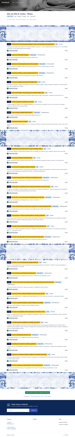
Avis (28, 16)
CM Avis (61, 44)
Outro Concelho (33, 19)
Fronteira (24, 16)
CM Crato (52, 311)
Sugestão (14, 429)
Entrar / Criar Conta (68, 2)
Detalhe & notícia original (13, 50)
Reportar (66, 50)
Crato (15, 16)
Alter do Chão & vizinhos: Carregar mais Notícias (37, 392)
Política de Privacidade (63, 424)
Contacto (9, 429)
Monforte (19, 16)
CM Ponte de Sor (41, 55)
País (27, 19)
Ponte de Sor (32, 16)
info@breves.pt (10, 424)
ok (7, 50)
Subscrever (34, 410)
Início (13, 2)
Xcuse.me (12, 435)
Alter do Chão (10, 16)
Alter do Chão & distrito (20, 19)
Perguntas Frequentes (63, 422)
